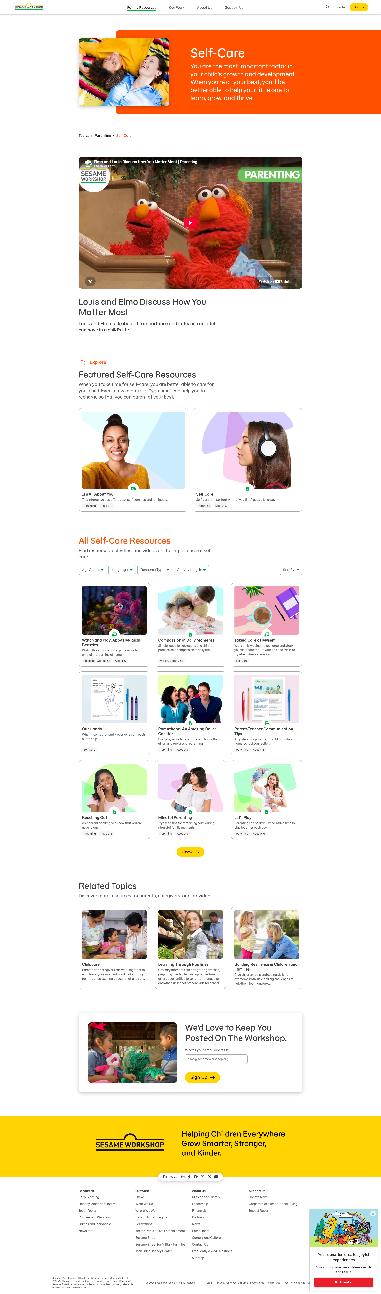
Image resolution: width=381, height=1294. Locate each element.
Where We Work (146, 1211)
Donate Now (258, 1197)
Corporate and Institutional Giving (273, 1204)
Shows (140, 1197)
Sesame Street (145, 1238)
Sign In (340, 7)
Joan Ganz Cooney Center (153, 1251)
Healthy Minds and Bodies (97, 1204)
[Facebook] (196, 1176)
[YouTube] (216, 1176)
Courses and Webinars (95, 1217)
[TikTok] (189, 1176)
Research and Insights (151, 1217)
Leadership (200, 1204)
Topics (84, 135)
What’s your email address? (207, 1050)
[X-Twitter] (203, 1176)
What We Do (144, 1204)
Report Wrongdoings (294, 1282)
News (196, 1224)
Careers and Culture (206, 1238)
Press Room (200, 1231)
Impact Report (259, 1211)
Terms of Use (273, 1282)
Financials (199, 1211)
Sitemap (198, 1258)
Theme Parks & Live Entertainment (160, 1231)
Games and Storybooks (95, 1224)
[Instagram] (183, 1176)
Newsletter (87, 1231)
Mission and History (206, 1197)
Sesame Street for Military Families (160, 1244)
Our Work (176, 7)
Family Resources (142, 7)
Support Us (234, 7)
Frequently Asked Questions (212, 1251)
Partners (198, 1217)
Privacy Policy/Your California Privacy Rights (240, 1282)
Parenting (103, 135)
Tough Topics (88, 1211)
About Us (204, 7)
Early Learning (89, 1197)
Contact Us (200, 1244)
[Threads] (209, 1176)
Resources (86, 1191)
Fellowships (143, 1224)
